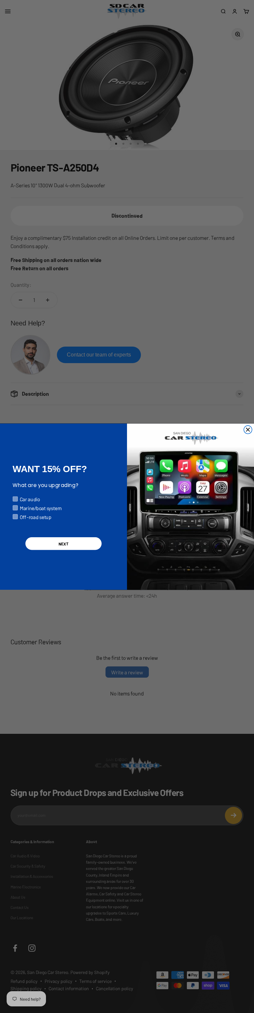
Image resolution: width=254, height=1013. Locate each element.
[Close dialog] (248, 430)
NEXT (63, 543)
